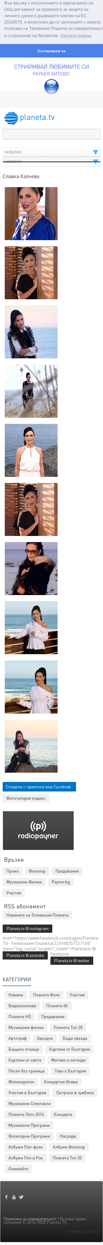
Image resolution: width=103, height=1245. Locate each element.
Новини (15, 994)
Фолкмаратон (21, 1081)
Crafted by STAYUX (83, 1231)
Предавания (52, 1016)
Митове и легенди (68, 1060)
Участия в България (27, 1092)
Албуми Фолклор (69, 1147)
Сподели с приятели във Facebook (38, 786)
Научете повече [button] (75, 35)
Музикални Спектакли (29, 1103)
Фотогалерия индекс (25, 798)
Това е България (70, 1071)
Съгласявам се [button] (51, 51)
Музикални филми (26, 1027)
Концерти (63, 1114)
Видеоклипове (22, 1005)
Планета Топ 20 (68, 1027)
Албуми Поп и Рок (25, 1157)
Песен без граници (26, 1071)
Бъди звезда (75, 1038)
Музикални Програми (29, 1125)
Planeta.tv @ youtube (25, 955)
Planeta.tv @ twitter (72, 960)
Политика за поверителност (30, 1218)
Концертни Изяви (61, 1081)
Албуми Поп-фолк (25, 1147)
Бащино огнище (23, 1049)
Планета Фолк (46, 994)
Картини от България (69, 1049)
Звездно (45, 1038)
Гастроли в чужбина (75, 1092)
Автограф (17, 1038)
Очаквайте (18, 1168)
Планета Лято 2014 (26, 1114)
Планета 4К (57, 1005)
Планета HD (19, 1016)
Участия (77, 994)
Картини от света (24, 1060)
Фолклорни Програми (29, 1136)
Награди (68, 1136)
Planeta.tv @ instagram (27, 928)
